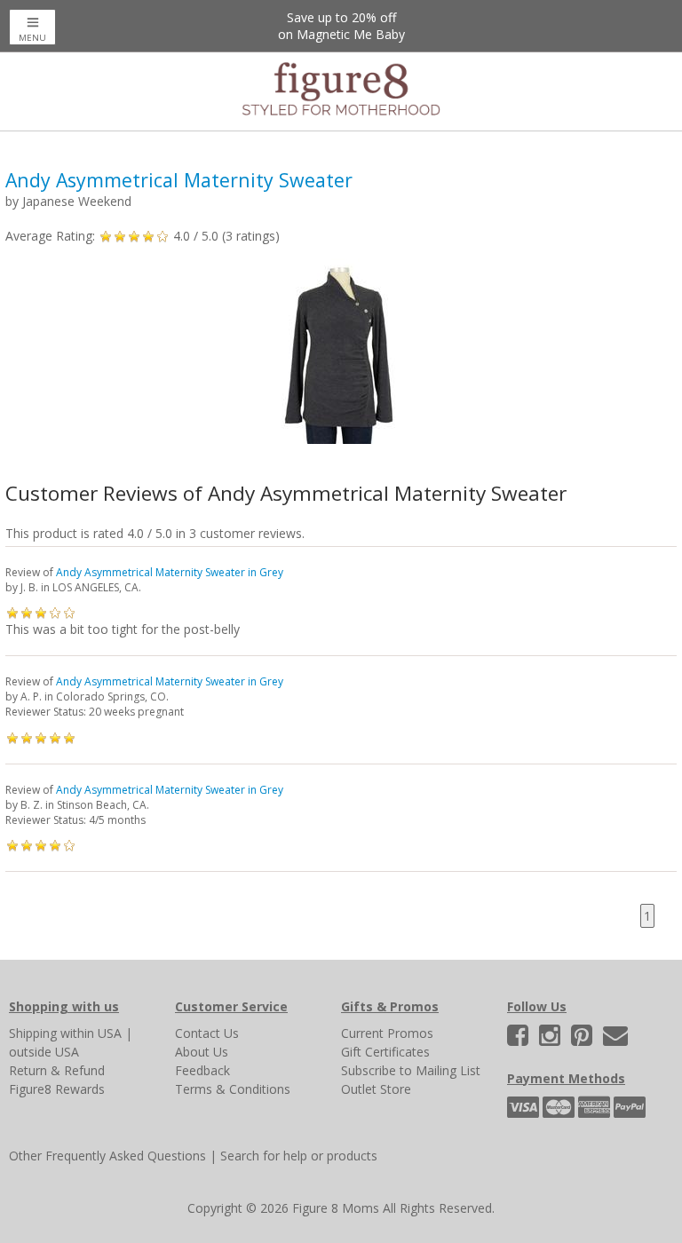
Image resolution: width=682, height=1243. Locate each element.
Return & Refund (57, 1070)
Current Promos (387, 1033)
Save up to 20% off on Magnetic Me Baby (341, 26)
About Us (201, 1051)
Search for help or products (298, 1155)
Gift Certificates (385, 1051)
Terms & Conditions (232, 1089)
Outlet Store (376, 1089)
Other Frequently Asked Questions (107, 1155)
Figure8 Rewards (57, 1089)
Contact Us (207, 1033)
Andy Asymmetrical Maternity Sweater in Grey (169, 572)
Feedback (202, 1070)
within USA (91, 1033)
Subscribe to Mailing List (410, 1070)
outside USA (44, 1051)
